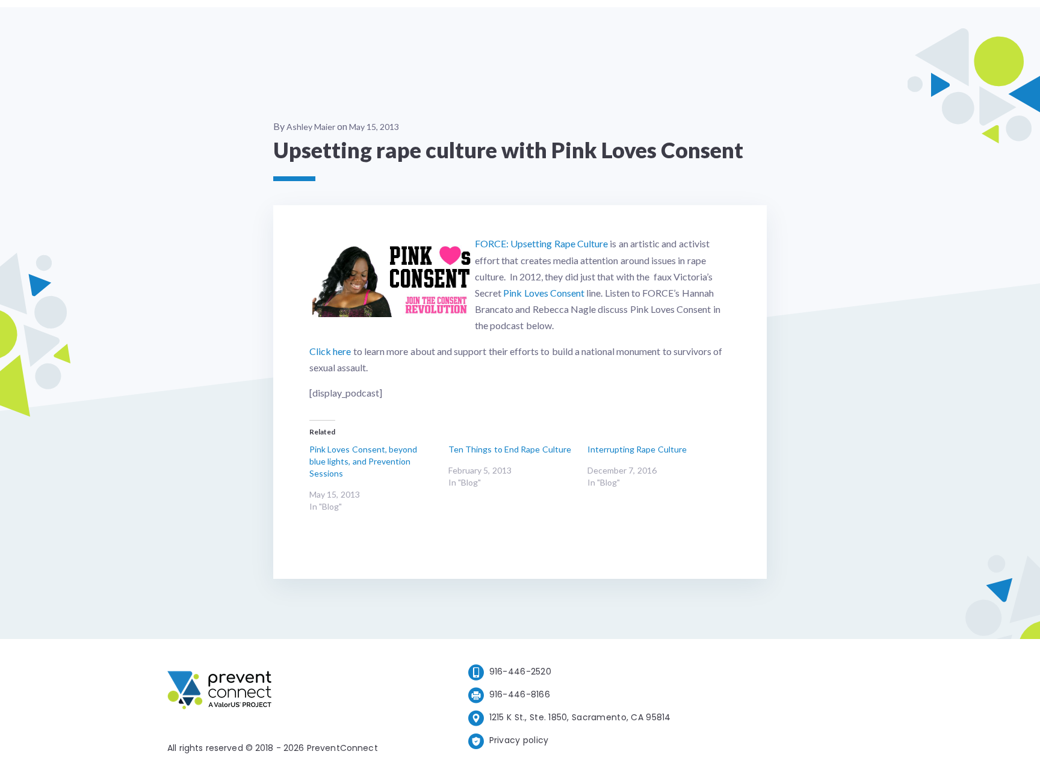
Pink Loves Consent (543, 292)
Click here (330, 351)
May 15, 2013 (374, 127)
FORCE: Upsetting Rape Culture (541, 243)
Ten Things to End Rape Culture (509, 449)
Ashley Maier (310, 127)
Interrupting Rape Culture (637, 449)
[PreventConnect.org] (267, 692)
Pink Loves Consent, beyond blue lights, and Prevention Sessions (363, 461)
